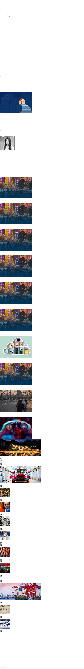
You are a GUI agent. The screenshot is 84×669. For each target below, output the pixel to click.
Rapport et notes (4, 32)
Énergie (3, 65)
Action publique (4, 81)
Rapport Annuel (4, 34)
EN (2, 6)
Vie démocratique (5, 85)
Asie (3, 118)
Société (3, 52)
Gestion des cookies (4, 667)
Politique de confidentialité (6, 663)
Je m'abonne (2, 637)
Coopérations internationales (6, 22)
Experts (3, 27)
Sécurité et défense (5, 83)
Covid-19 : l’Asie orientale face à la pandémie (58, 163)
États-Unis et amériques (6, 119)
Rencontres (4, 648)
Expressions (4, 650)
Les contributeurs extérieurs (6, 133)
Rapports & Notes (5, 647)
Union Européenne (5, 84)
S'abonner (1, 44)
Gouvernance (4, 26)
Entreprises (4, 66)
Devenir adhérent (3, 41)
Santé (3, 51)
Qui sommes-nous (5, 25)
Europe (3, 120)
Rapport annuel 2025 (5, 649)
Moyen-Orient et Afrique (6, 121)
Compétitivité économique (6, 20)
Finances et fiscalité (5, 82)
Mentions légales (4, 664)
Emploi (3, 50)
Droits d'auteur (4, 665)
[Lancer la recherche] (9, 16)
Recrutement (4, 656)
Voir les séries (5, 37)
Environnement (4, 67)
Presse (3, 28)
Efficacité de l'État (5, 21)
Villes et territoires (5, 53)
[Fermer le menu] (0, 9)
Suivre (1, 157)
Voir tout (1, 37)
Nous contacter (2, 640)
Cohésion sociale (5, 19)
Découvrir (2, 48)
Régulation (4, 68)
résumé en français (42, 163)
